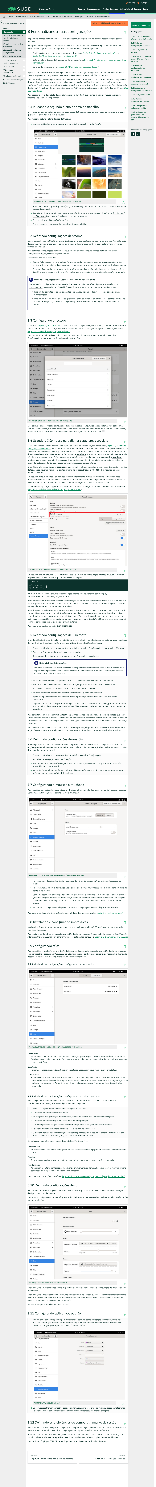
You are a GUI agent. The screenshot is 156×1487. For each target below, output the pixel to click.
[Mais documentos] (1, 21)
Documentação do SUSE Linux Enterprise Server (32, 17)
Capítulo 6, (111, 936)
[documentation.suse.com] (4, 16)
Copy (125, 581)
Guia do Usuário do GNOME (62, 17)
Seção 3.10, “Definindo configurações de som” (78, 67)
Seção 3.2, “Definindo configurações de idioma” (49, 331)
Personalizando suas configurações (98, 17)
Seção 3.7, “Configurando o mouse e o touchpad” (55, 56)
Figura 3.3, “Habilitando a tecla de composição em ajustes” (54, 489)
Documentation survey (141, 25)
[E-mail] (133, 134)
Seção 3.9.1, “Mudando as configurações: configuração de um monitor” (93, 1176)
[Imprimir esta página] (138, 134)
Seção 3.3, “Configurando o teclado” (99, 53)
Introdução (79, 17)
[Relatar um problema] (125, 33)
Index (11, 17)
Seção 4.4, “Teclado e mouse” (50, 325)
